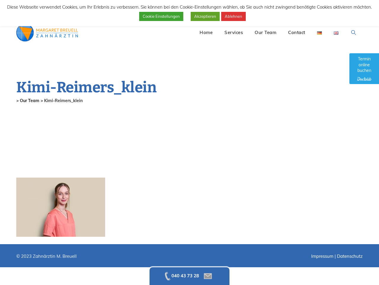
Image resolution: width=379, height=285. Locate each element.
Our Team (265, 32)
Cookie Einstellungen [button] (161, 16)
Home (206, 32)
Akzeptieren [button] (205, 16)
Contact (296, 32)
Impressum (322, 256)
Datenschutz (350, 256)
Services (233, 32)
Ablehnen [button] (233, 16)
